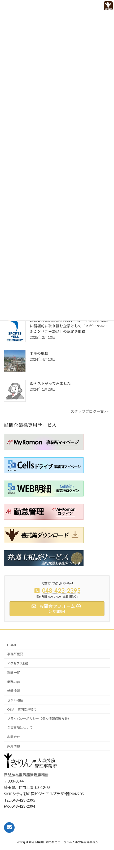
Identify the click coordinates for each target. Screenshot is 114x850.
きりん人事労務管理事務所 (26, 774)
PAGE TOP (100, 835)
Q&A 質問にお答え (22, 709)
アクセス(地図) (17, 663)
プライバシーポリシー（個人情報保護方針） (39, 719)
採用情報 (13, 746)
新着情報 (13, 691)
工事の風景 (39, 353)
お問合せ (13, 737)
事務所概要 (15, 654)
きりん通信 (15, 700)
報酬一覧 (13, 673)
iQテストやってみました (50, 383)
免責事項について (20, 728)
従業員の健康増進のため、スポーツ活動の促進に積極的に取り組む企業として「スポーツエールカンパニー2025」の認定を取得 (69, 326)
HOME (12, 645)
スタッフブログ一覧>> (90, 411)
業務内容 (13, 682)
